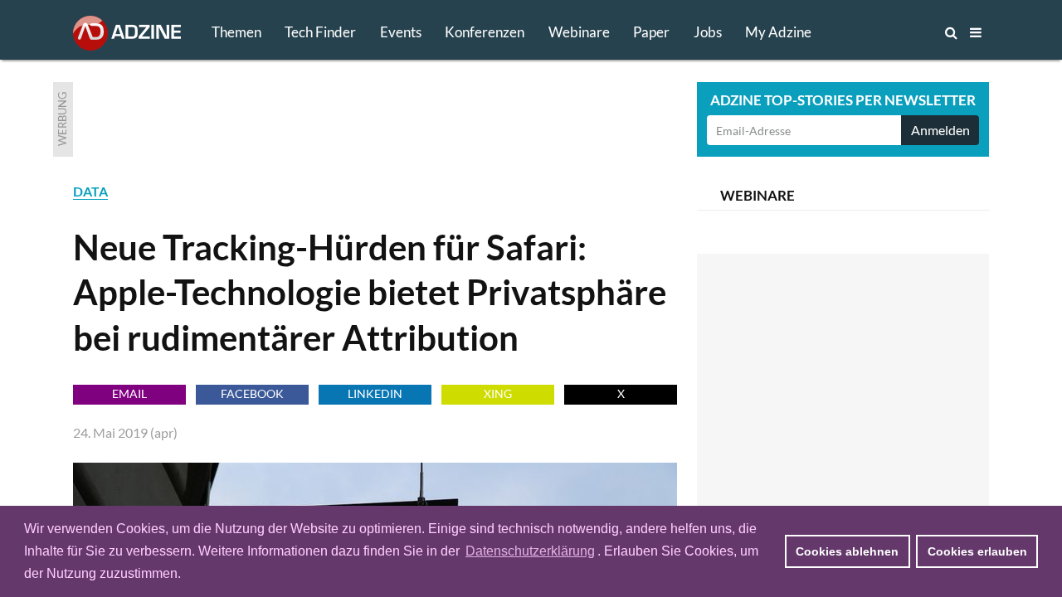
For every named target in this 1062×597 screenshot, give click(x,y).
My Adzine (778, 32)
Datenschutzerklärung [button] (530, 551)
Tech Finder (320, 32)
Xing (498, 393)
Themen (236, 32)
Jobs (708, 32)
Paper (651, 32)
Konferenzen (484, 32)
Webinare (579, 32)
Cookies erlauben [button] (977, 551)
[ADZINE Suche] (896, 32)
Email (129, 393)
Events (400, 32)
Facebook (252, 393)
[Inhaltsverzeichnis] (976, 32)
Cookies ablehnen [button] (847, 551)
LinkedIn (375, 393)
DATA (90, 191)
